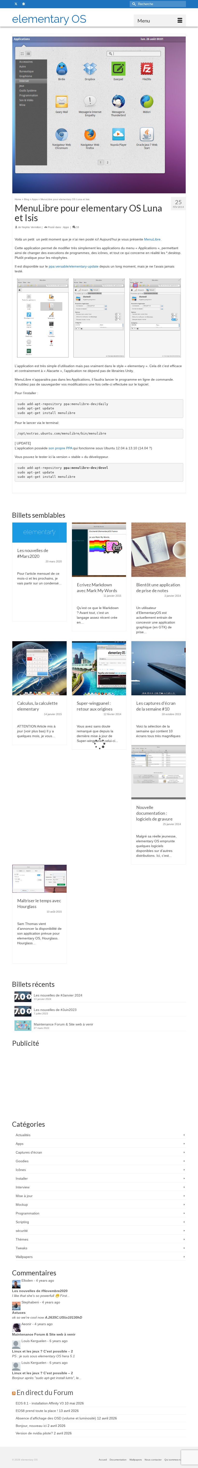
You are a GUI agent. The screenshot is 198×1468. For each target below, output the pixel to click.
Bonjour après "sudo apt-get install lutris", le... (47, 1378)
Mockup (22, 1204)
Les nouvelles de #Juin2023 (55, 1010)
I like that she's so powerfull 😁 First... (41, 1296)
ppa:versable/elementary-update (74, 266)
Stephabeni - (40, 1302)
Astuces (19, 1313)
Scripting (22, 1222)
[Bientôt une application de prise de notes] (158, 549)
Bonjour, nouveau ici (31, 1426)
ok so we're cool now (47, 1317)
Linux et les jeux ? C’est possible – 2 (42, 1351)
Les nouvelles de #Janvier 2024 (58, 995)
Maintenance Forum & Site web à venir (63, 1024)
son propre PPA (60, 448)
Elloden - (37, 1280)
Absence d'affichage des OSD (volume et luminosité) (56, 1418)
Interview (22, 1187)
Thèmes (22, 1239)
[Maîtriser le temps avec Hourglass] (39, 878)
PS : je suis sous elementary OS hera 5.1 (43, 1356)
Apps (66, 227)
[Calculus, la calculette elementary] (39, 668)
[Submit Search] (133, 4)
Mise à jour (24, 1196)
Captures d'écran (29, 1152)
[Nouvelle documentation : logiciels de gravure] (158, 772)
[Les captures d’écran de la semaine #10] (158, 668)
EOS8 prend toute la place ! (37, 1411)
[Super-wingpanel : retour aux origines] (99, 668)
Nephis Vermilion (31, 227)
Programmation (27, 1213)
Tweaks (21, 1248)
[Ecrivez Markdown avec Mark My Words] (99, 549)
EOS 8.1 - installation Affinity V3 (40, 1403)
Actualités (23, 1135)
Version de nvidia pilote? (34, 1433)
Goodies (22, 1161)
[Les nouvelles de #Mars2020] (39, 532)
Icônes (21, 1170)
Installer (22, 1178)
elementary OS (49, 19)
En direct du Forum (45, 1392)
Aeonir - (37, 1324)
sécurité (22, 1231)
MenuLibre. (153, 239)
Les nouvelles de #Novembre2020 (40, 1291)
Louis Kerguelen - (44, 1341)
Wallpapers (24, 1257)
